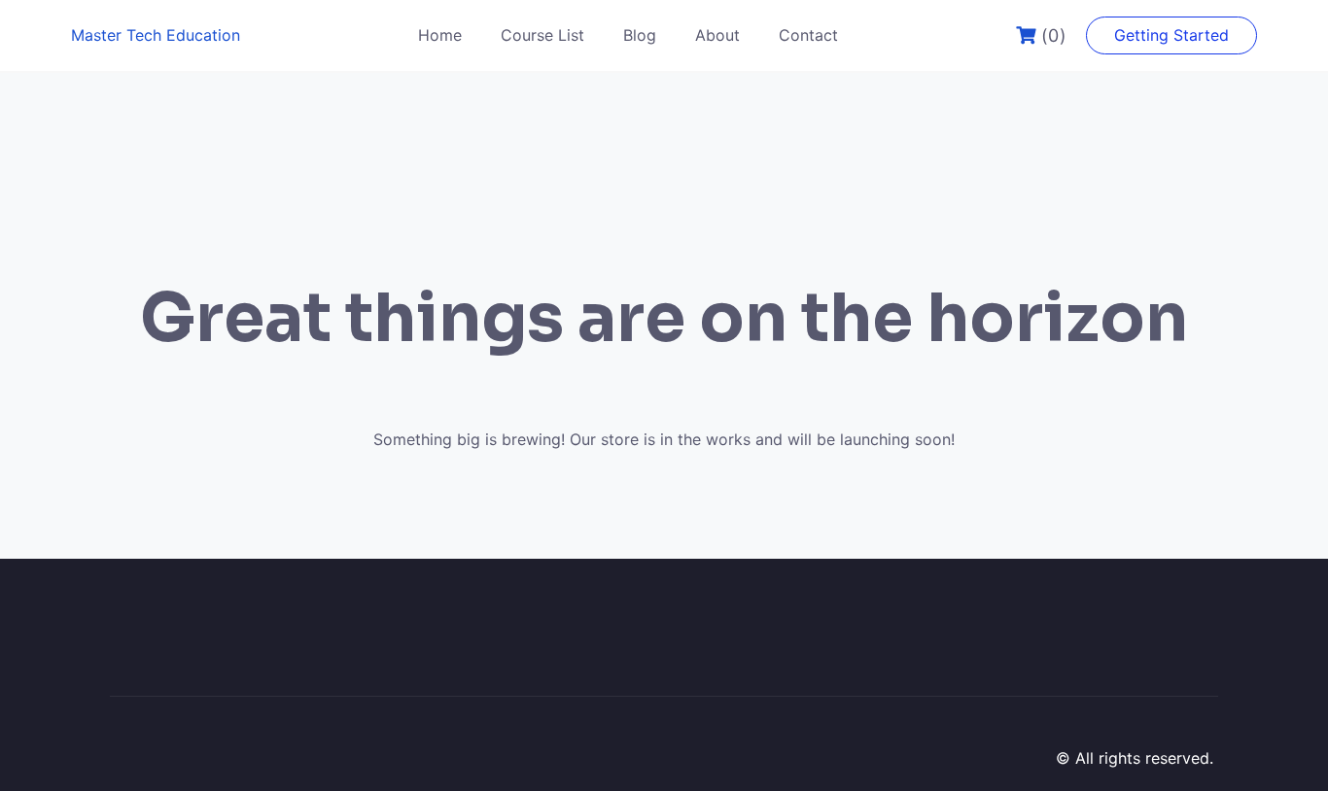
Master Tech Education (155, 35)
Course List (542, 35)
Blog (639, 35)
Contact (808, 35)
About (717, 35)
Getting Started (1171, 35)
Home (440, 35)
